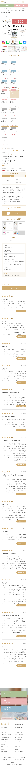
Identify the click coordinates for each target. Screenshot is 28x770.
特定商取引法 (17, 746)
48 (19, 182)
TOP (2, 8)
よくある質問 (7, 701)
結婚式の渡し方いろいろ (6, 741)
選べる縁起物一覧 (18, 739)
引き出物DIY (18, 727)
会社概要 (3, 749)
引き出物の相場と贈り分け (6, 737)
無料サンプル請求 (8, 694)
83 (19, 180)
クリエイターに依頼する (6, 734)
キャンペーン (4, 727)
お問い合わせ (8, 708)
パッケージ (3, 729)
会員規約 (16, 749)
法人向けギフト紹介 (19, 751)
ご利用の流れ (4, 732)
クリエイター (4, 751)
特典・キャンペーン (21, 5)
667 (8, 180)
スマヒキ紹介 (19, 8)
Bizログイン (3, 753)
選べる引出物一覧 (18, 737)
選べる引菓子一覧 (4, 739)
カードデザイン (18, 729)
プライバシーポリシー (5, 746)
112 (20, 179)
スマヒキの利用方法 (19, 734)
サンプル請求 (7, 5)
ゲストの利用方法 (18, 732)
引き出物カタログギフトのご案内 (9, 8)
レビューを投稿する (14, 288)
